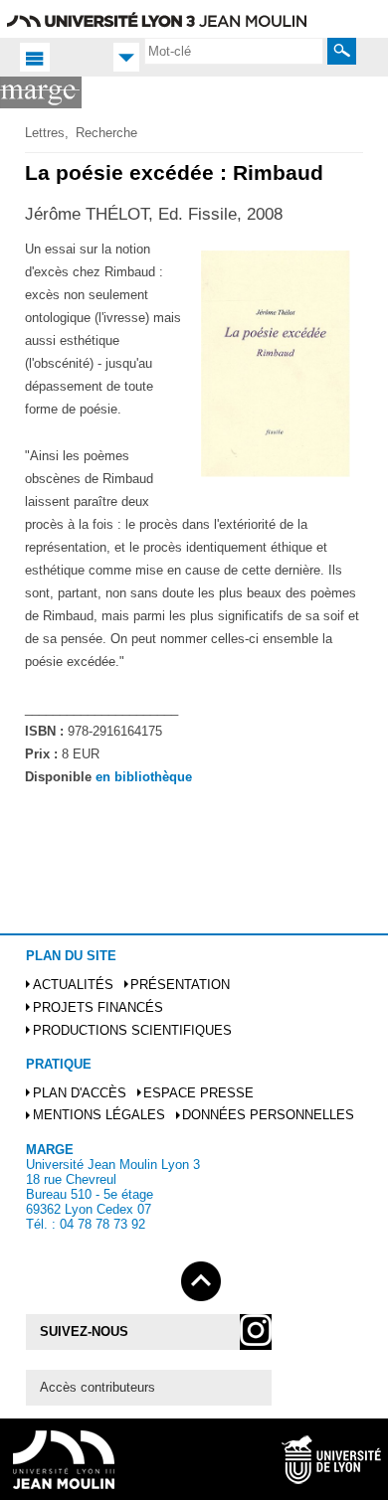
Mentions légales (99, 1114)
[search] (233, 51)
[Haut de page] (201, 1277)
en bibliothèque (144, 776)
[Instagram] (256, 1332)
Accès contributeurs (97, 1387)
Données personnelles (268, 1114)
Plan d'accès (79, 1092)
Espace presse (198, 1092)
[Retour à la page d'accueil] (41, 92)
